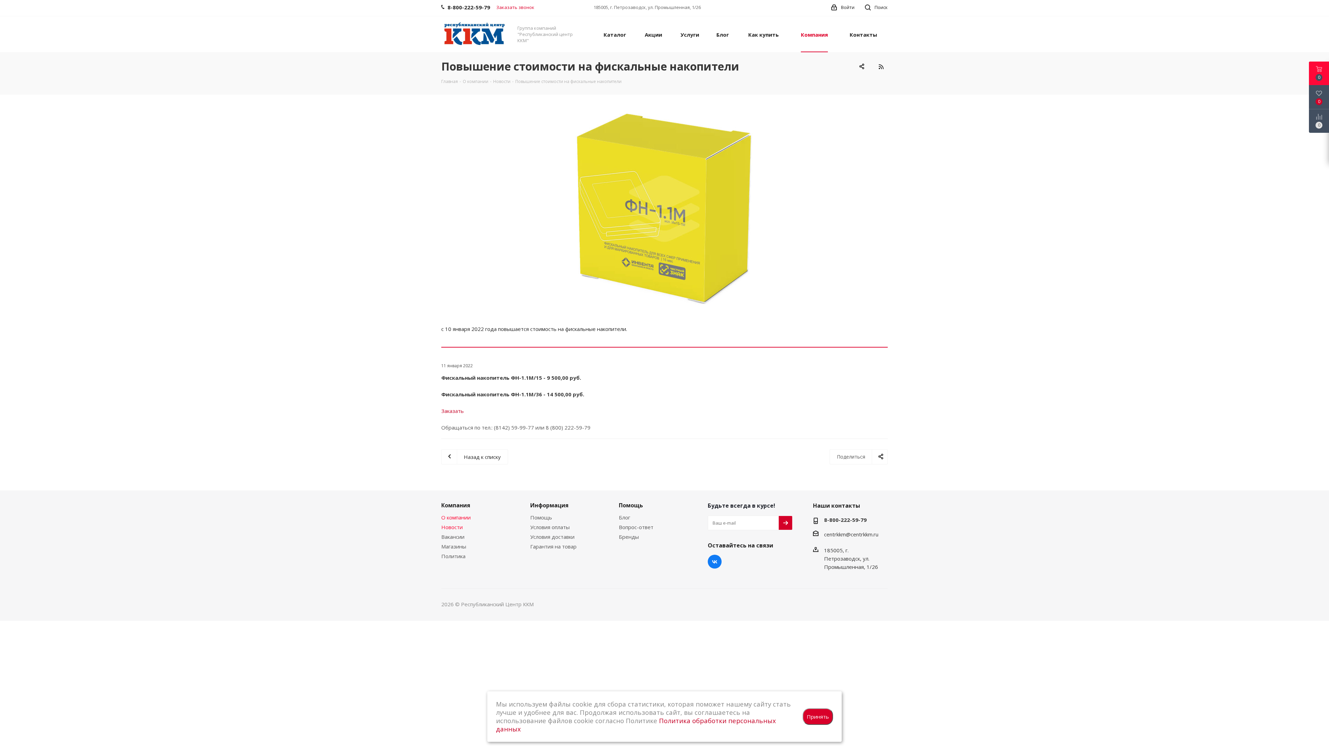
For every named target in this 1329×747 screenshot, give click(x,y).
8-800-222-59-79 (845, 519)
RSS (881, 67)
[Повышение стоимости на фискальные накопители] (664, 209)
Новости (452, 527)
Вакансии (452, 536)
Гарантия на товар (553, 546)
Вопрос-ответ (636, 527)
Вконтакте (715, 562)
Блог (624, 517)
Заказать (452, 410)
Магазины (453, 546)
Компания (455, 505)
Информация (549, 505)
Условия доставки (552, 536)
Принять (818, 716)
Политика (453, 556)
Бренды (629, 536)
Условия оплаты (550, 527)
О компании (456, 517)
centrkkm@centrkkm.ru (851, 534)
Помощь (541, 517)
